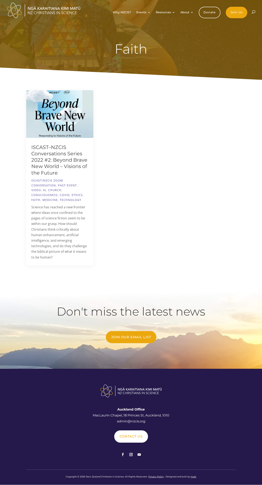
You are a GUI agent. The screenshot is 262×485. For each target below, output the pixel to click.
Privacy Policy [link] (156, 476)
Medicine (50, 200)
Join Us (236, 12)
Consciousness (44, 195)
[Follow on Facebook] (123, 454)
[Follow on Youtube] (139, 454)
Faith (35, 200)
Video (36, 190)
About (184, 12)
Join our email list (131, 337)
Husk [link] (193, 476)
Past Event (67, 185)
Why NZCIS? (122, 12)
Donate (209, 12)
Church (54, 190)
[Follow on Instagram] (131, 454)
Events (141, 12)
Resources (163, 12)
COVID (65, 195)
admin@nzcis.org (131, 421)
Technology (70, 200)
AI (44, 190)
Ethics (77, 195)
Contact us (131, 436)
